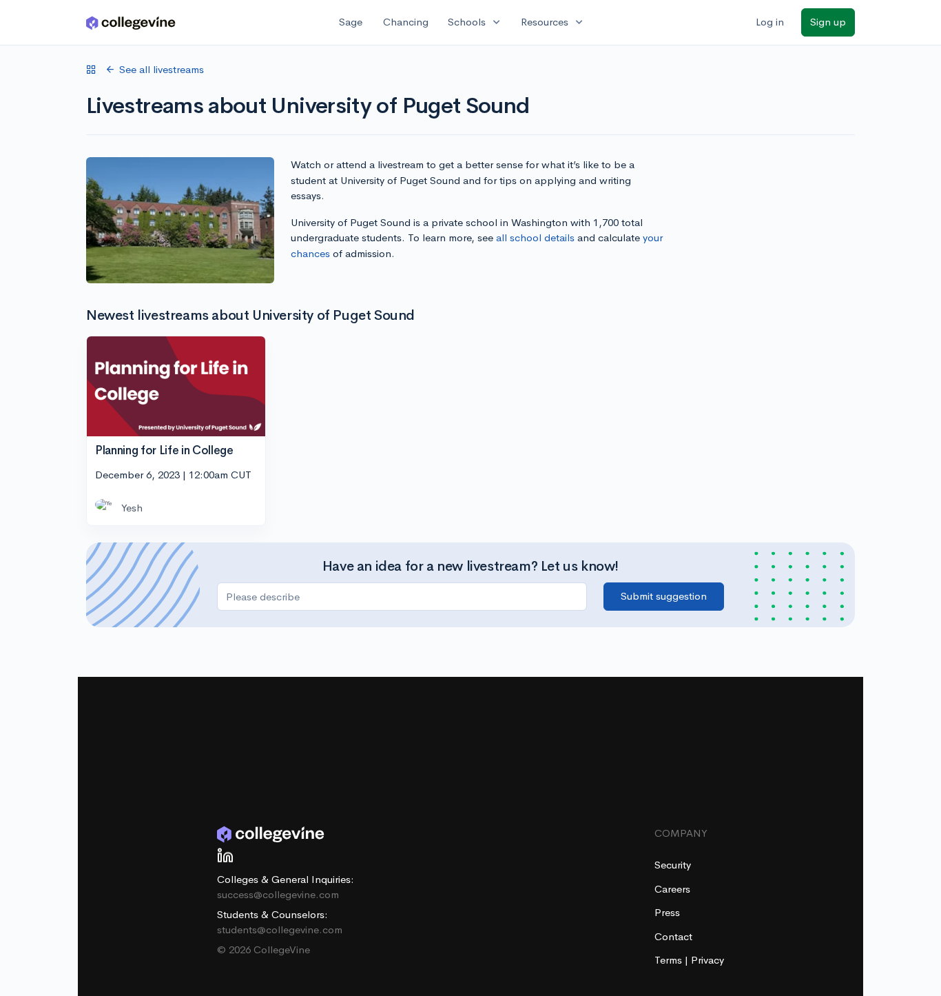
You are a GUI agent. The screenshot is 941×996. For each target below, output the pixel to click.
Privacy (707, 959)
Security (672, 864)
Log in (770, 21)
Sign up (828, 21)
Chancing (405, 21)
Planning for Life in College (164, 450)
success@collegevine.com (278, 894)
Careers (672, 888)
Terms (669, 959)
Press (667, 912)
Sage (350, 21)
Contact (673, 936)
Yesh (132, 507)
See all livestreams (161, 69)
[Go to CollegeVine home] (131, 22)
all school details (535, 237)
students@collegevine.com (279, 929)
